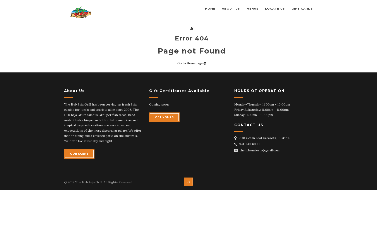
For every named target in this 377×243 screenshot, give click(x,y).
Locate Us (275, 8)
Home (210, 8)
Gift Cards (302, 8)
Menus (253, 8)
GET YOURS (164, 117)
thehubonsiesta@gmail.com (259, 150)
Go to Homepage (190, 63)
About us (231, 8)
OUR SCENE (79, 153)
